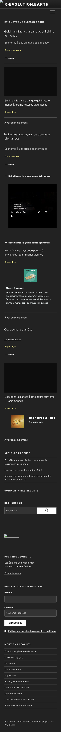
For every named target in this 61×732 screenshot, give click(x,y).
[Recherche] (46, 511)
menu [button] (11, 58)
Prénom (8, 592)
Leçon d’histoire (12, 339)
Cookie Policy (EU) (13, 657)
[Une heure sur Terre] (30, 423)
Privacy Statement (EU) (16, 681)
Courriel (30, 619)
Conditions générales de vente (20, 651)
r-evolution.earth (26, 4)
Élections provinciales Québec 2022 (23, 470)
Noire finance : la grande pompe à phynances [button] (29, 176)
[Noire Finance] (30, 288)
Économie (10, 42)
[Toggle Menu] (52, 11)
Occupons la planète (18, 329)
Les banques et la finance (34, 42)
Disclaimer (10, 663)
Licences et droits (13, 693)
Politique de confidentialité (18, 705)
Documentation (12, 669)
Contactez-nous (12, 573)
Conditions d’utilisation (16, 687)
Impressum (10, 675)
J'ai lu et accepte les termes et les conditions (32, 631)
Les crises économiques (33, 148)
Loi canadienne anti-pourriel (19, 699)
